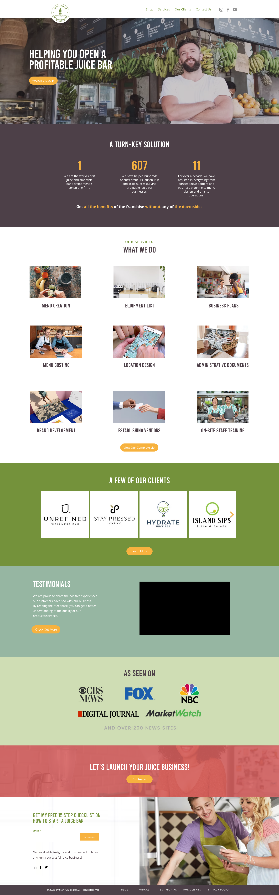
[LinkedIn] (35, 867)
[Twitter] (46, 867)
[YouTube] (234, 9)
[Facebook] (228, 9)
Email (37, 830)
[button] (43, 81)
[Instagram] (221, 9)
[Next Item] (232, 514)
